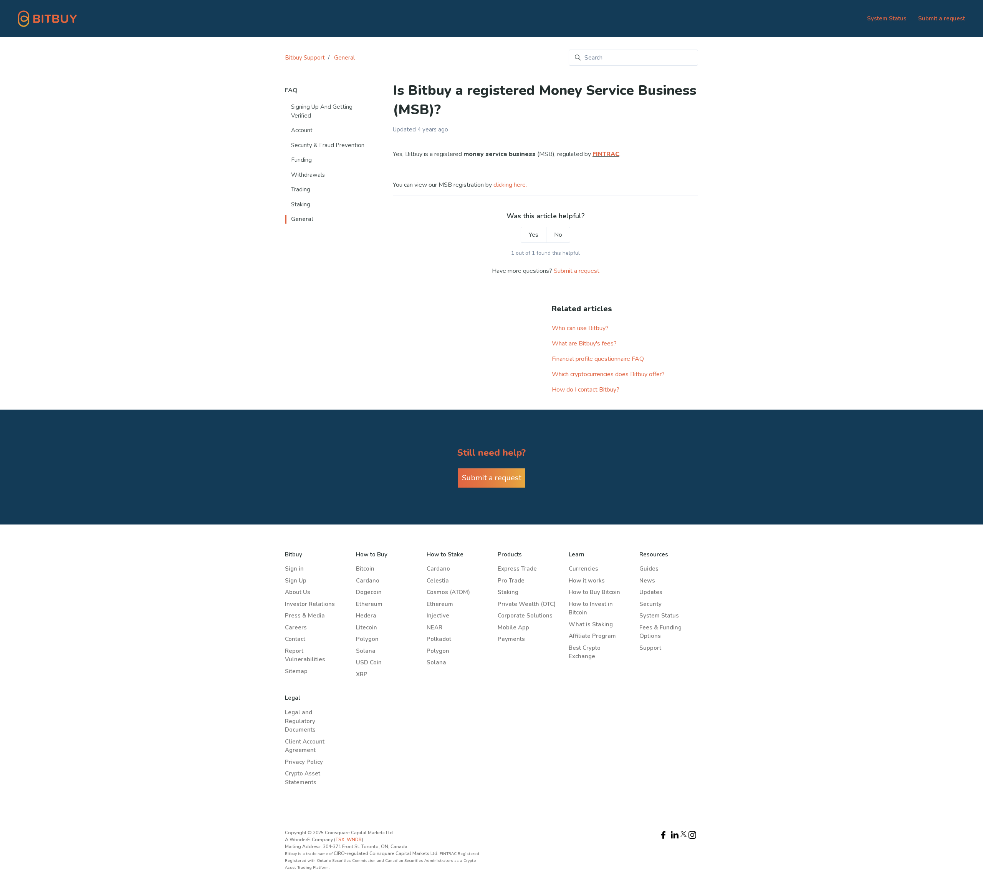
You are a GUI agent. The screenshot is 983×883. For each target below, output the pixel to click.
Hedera (366, 615)
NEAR (434, 627)
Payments (511, 639)
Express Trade (517, 569)
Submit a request (576, 271)
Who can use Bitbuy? (580, 328)
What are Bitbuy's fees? (584, 343)
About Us (297, 592)
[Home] (47, 18)
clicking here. (510, 185)
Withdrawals (308, 175)
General (344, 57)
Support (650, 648)
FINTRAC (605, 154)
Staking (300, 204)
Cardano (367, 580)
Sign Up (295, 580)
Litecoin (366, 627)
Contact (295, 639)
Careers (296, 627)
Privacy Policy (304, 762)
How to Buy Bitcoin (594, 592)
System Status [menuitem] (887, 18)
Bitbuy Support (305, 57)
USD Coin (369, 662)
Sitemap (296, 671)
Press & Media (305, 615)
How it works (587, 580)
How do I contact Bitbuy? (585, 389)
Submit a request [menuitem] (941, 18)
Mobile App (513, 627)
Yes (533, 235)
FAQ (291, 90)
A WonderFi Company (309, 840)
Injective (438, 615)
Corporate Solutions (525, 615)
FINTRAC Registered (459, 853)
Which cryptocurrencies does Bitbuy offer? (608, 374)
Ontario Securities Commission (347, 860)
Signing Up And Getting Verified (321, 111)
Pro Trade (511, 580)
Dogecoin (369, 592)
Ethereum (369, 604)
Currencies (583, 569)
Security (650, 604)
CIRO (339, 853)
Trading (300, 189)
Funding (301, 160)
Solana (366, 651)
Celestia (438, 580)
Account (302, 130)
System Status (659, 615)
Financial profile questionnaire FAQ (598, 359)
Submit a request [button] (491, 478)
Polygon (367, 639)
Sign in (294, 569)
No (558, 235)
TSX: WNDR (349, 840)
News (647, 580)
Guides (649, 569)
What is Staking (591, 624)
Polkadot (439, 639)
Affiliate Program (592, 636)
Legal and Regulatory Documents (300, 721)
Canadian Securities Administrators (419, 860)
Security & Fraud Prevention (327, 145)
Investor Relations (310, 604)
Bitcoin (365, 569)
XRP (361, 674)
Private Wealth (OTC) (527, 604)
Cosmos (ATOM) (448, 592)
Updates (650, 592)
